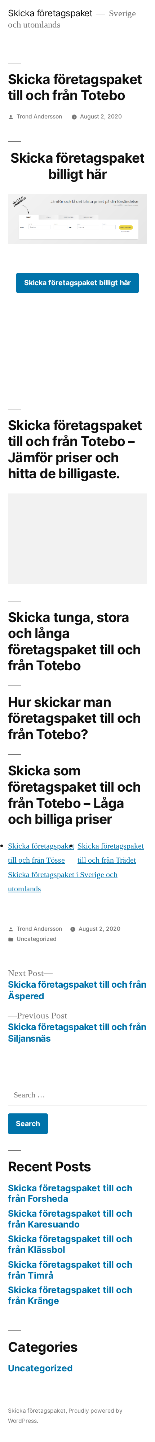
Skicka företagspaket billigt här (77, 282)
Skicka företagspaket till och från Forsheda (70, 1193)
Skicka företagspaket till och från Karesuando (70, 1219)
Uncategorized (37, 938)
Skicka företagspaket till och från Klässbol (70, 1244)
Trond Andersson (39, 116)
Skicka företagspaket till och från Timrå (70, 1270)
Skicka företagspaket (50, 13)
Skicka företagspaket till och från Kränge (70, 1295)
